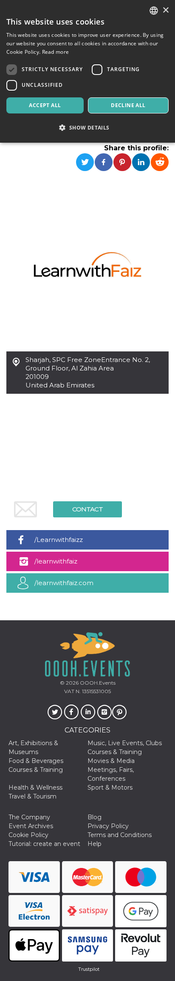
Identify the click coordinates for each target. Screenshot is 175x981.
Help (95, 844)
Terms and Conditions (120, 835)
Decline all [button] (128, 105)
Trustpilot (88, 969)
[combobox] (154, 10)
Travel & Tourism (32, 796)
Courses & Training (115, 752)
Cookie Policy (28, 835)
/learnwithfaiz (55, 561)
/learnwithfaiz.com (63, 583)
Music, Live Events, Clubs (125, 743)
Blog (95, 817)
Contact (87, 509)
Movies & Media (111, 761)
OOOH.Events (97, 683)
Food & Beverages (35, 761)
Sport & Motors (110, 787)
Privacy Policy (108, 826)
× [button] (165, 10)
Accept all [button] (45, 105)
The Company (29, 817)
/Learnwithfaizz (58, 540)
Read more (55, 51)
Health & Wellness (35, 787)
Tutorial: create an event (44, 844)
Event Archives (30, 826)
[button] (87, 127)
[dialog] (87, 71)
